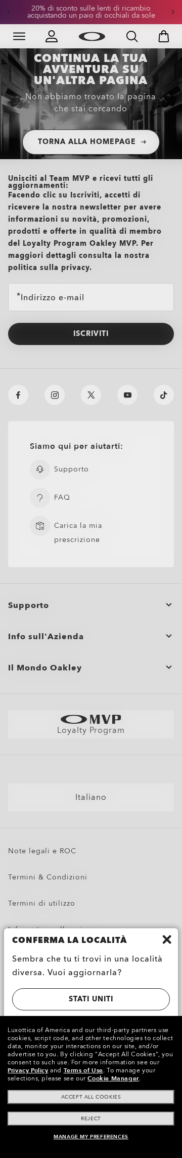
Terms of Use (83, 1070)
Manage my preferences (91, 1136)
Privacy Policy (28, 1070)
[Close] (167, 939)
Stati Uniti (91, 999)
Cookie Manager (113, 1078)
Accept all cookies (91, 1097)
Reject (91, 1118)
